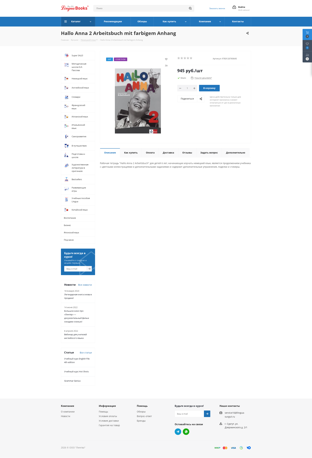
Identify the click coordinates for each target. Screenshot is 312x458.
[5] (191, 58)
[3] (185, 58)
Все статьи (86, 352)
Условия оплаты (108, 416)
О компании (68, 411)
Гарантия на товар (109, 425)
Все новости (85, 284)
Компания (67, 405)
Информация (107, 405)
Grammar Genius (72, 380)
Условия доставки (109, 420)
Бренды (141, 420)
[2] (181, 58)
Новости (65, 416)
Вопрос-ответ (144, 416)
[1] (178, 58)
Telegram (178, 431)
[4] (188, 58)
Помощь (103, 411)
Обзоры (141, 411)
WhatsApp (186, 431)
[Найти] (190, 8)
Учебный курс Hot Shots (76, 371)
